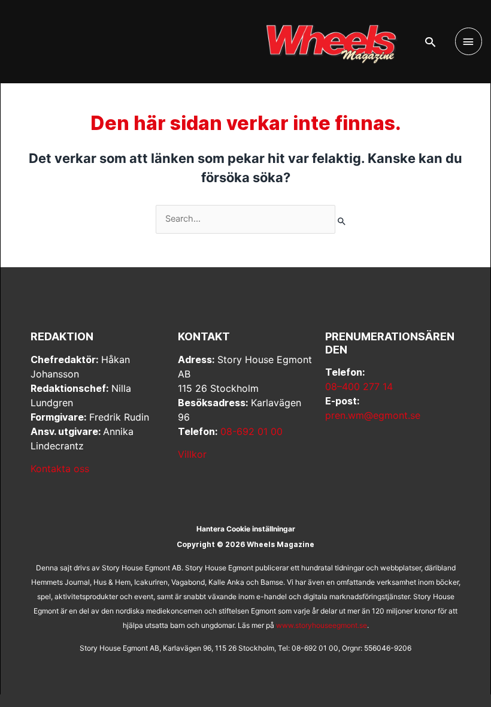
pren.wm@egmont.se (372, 415)
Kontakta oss (60, 469)
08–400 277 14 (359, 386)
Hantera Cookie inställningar (245, 528)
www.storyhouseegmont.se (321, 625)
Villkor (192, 454)
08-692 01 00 (251, 431)
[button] (430, 42)
